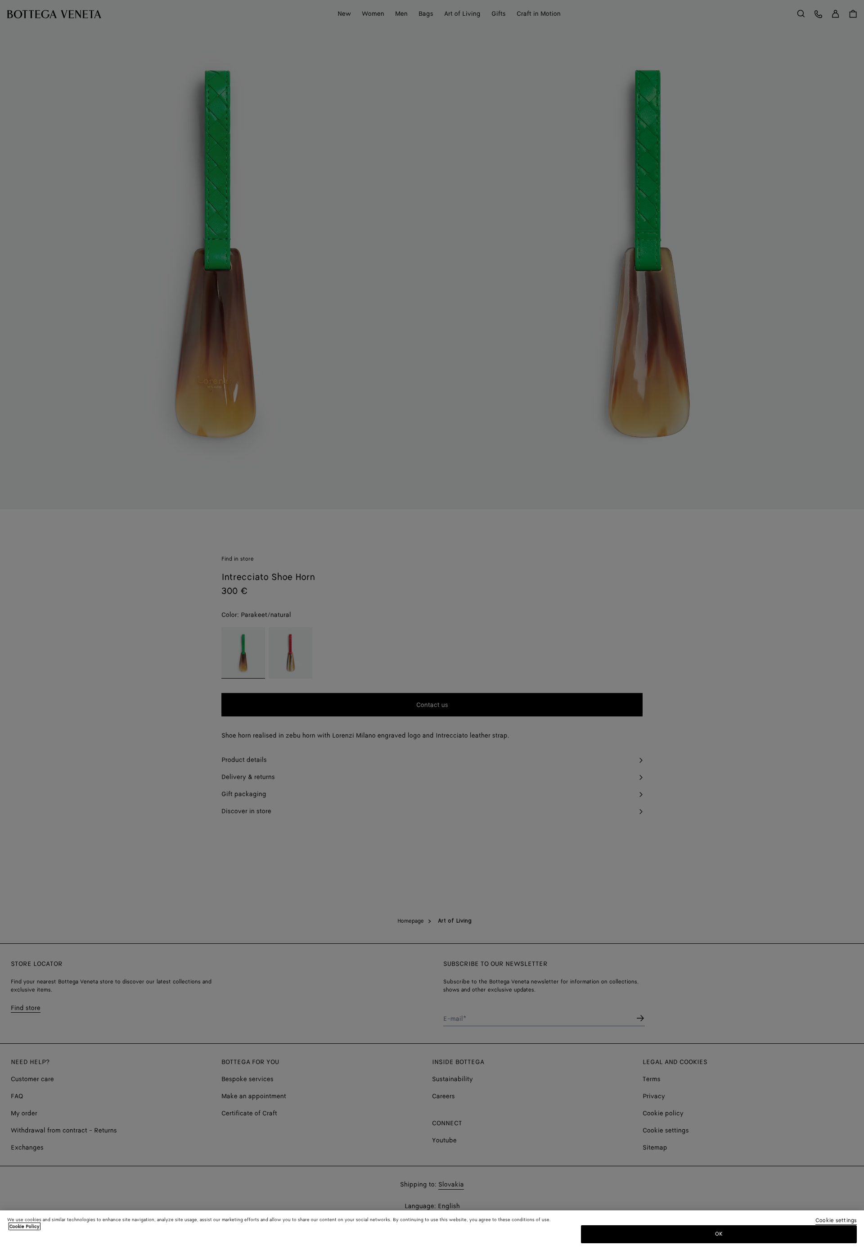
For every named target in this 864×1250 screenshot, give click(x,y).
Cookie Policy (24, 1226)
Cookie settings (836, 1221)
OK (719, 1233)
